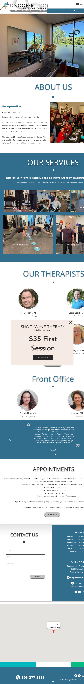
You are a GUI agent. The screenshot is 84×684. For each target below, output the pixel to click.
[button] (70, 322)
